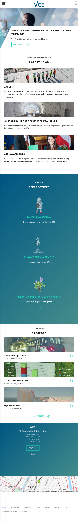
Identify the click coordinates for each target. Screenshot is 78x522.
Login (66, 508)
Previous (2, 22)
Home (4, 508)
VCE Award (17, 45)
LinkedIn (24, 512)
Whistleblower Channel (9, 512)
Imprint (56, 508)
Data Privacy (15, 508)
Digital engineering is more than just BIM (27, 210)
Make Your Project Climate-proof (30, 290)
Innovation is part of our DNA (27, 250)
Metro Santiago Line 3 (15, 356)
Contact (47, 508)
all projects (39, 416)
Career (38, 508)
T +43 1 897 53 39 (33, 439)
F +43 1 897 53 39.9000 (32, 442)
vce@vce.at (33, 448)
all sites (33, 454)
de (76, 4)
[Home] (39, 4)
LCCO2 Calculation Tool (16, 381)
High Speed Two (12, 406)
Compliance (27, 508)
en (76, 2)
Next (75, 22)
